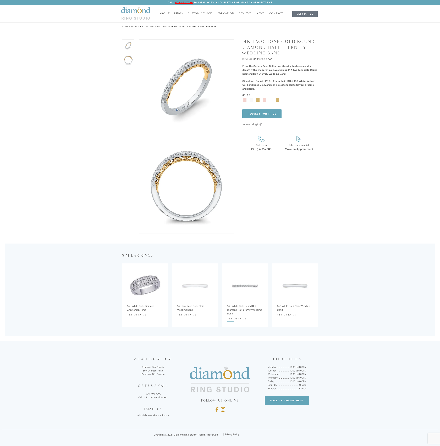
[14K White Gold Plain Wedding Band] (295, 286)
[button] (164, 13)
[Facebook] (253, 126)
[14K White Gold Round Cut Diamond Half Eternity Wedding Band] (245, 286)
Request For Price (262, 113)
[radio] (245, 100)
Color (246, 95)
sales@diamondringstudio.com (153, 415)
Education (225, 13)
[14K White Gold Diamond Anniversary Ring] (145, 286)
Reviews (245, 13)
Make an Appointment (256, 3)
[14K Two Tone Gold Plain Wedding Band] (195, 286)
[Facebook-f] (217, 409)
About (164, 13)
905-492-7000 (184, 3)
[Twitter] (256, 126)
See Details (136, 315)
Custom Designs (200, 13)
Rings (178, 13)
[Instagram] (223, 409)
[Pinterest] (261, 126)
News (260, 13)
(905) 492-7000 (261, 149)
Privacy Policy (232, 434)
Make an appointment (287, 400)
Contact (276, 13)
